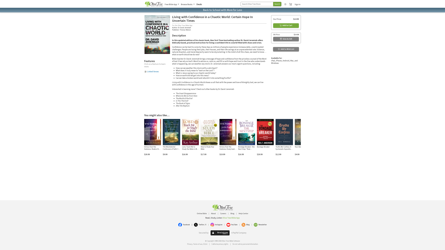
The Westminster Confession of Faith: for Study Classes (171, 149)
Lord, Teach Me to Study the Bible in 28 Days (189, 149)
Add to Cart (287, 25)
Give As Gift (287, 39)
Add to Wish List (287, 49)
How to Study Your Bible (207, 148)
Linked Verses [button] (153, 71)
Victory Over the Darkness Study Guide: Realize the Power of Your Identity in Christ (227, 150)
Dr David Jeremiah (184, 28)
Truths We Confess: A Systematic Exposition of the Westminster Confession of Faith (284, 150)
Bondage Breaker (263, 147)
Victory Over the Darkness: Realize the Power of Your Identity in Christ (152, 150)
